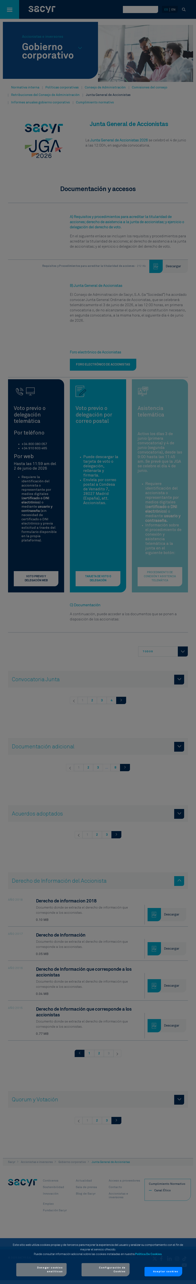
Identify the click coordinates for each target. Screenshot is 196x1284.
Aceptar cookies (165, 1271)
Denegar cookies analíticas (50, 1270)
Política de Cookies (148, 1254)
